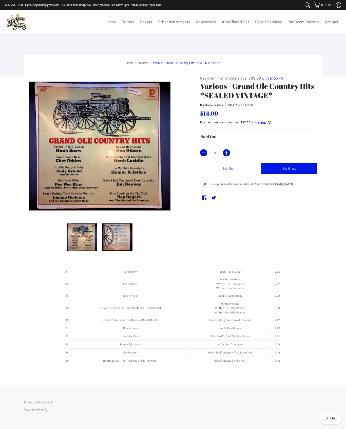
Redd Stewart (153, 308)
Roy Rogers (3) (111, 361)
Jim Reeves (129, 352)
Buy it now (289, 168)
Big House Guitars (211, 105)
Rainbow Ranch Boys (143, 320)
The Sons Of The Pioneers (141, 361)
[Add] (226, 152)
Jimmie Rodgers (112, 320)
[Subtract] (203, 152)
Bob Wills (238, 284)
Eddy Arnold (130, 296)
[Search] (307, 5)
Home (129, 62)
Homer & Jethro (129, 344)
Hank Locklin (130, 336)
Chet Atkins (130, 284)
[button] (322, 5)
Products (142, 62)
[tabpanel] (173, 317)
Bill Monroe (238, 308)
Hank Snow (130, 272)
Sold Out (228, 168)
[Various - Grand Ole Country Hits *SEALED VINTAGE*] (82, 237)
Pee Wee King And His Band (115, 308)
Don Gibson (130, 328)
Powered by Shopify (35, 409)
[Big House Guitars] (16, 21)
